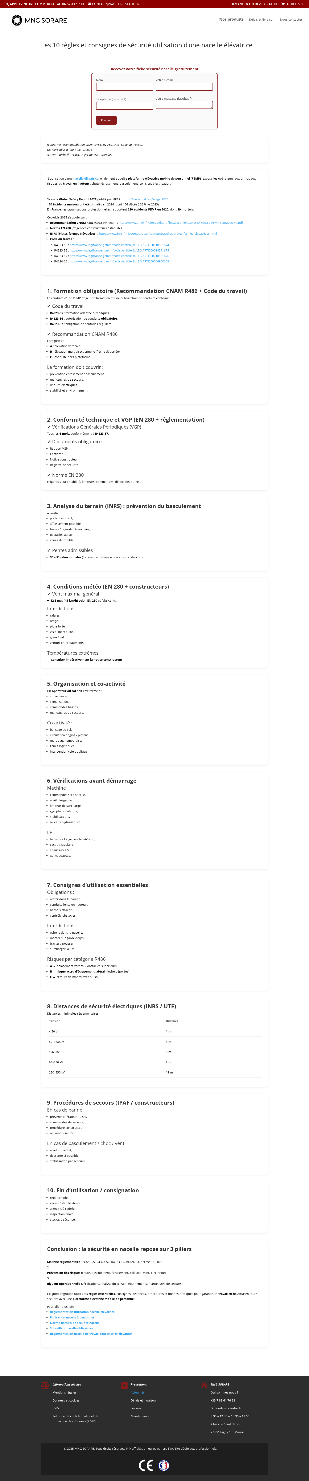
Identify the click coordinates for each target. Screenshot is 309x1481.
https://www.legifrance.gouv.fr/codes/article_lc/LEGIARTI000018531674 (119, 245)
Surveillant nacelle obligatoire (71, 1328)
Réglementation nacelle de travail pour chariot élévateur (91, 1334)
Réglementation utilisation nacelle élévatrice (82, 1312)
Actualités (138, 1392)
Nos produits (231, 20)
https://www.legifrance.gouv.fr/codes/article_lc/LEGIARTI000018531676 (119, 256)
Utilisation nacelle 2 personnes (72, 1317)
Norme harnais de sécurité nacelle (74, 1323)
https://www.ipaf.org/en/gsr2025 (145, 199)
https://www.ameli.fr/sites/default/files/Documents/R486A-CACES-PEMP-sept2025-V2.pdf (181, 223)
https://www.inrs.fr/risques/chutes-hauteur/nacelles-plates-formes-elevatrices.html (158, 234)
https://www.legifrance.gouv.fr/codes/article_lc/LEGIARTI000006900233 (119, 261)
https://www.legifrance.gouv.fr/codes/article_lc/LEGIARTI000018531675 (119, 250)
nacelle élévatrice (85, 178)
